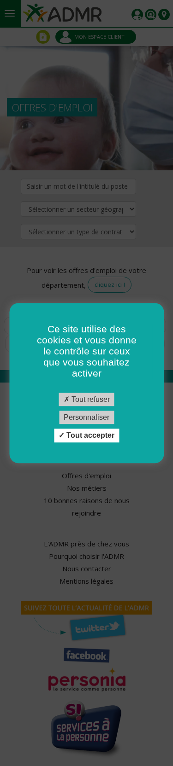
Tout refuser (90, 399)
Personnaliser (86, 417)
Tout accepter (89, 436)
